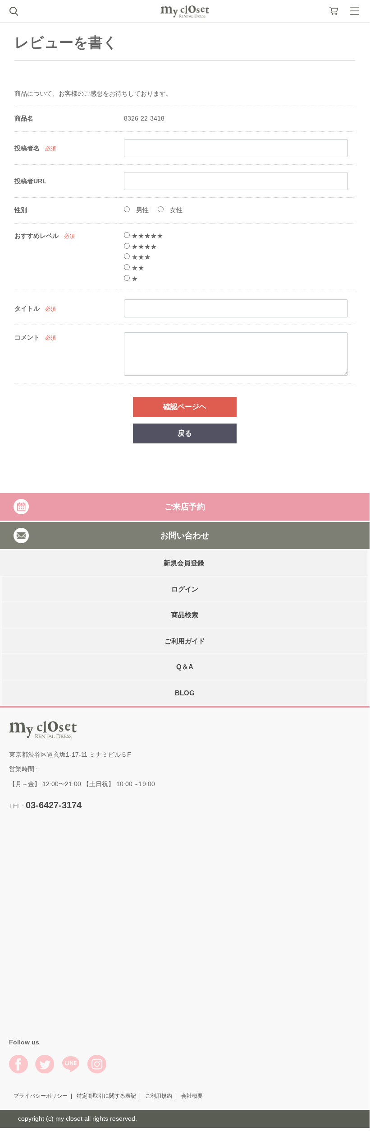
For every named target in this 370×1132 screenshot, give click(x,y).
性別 (20, 210)
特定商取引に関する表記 (106, 1096)
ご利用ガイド (184, 641)
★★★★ (143, 246)
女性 (175, 210)
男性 (141, 210)
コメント (27, 337)
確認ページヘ (184, 406)
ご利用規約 (158, 1096)
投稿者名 (27, 148)
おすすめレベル (36, 235)
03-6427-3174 (54, 805)
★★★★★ (146, 235)
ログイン (184, 589)
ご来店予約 (184, 506)
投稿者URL (30, 181)
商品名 (23, 118)
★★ (137, 267)
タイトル (27, 308)
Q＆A (184, 667)
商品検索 (184, 615)
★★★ (140, 257)
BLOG (185, 693)
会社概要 (192, 1096)
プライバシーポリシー (41, 1096)
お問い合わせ (184, 535)
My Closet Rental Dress (185, 11)
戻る (185, 433)
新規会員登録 (184, 563)
